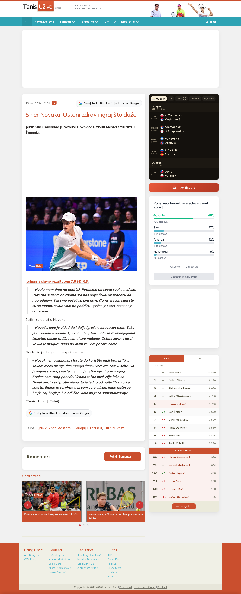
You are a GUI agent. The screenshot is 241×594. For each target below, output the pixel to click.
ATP (166, 358)
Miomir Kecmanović (60, 567)
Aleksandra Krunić (87, 567)
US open (160, 98)
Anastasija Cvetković (89, 555)
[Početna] (27, 21)
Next (139, 505)
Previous (28, 505)
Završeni (194, 98)
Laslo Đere (55, 563)
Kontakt (162, 587)
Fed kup (112, 563)
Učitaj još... (183, 506)
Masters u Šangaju (72, 428)
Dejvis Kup (114, 559)
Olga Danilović (85, 563)
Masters (112, 572)
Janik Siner (47, 428)
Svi (170, 98)
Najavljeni (209, 98)
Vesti (120, 428)
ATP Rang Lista (32, 555)
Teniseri (65, 21)
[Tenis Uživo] (44, 6)
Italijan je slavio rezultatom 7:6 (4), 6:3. (57, 281)
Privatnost (125, 587)
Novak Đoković (44, 21)
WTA (201, 358)
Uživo (181, 98)
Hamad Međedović (59, 559)
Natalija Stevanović (88, 559)
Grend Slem (114, 567)
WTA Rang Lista (33, 559)
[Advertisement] (120, 58)
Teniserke (87, 21)
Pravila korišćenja (145, 587)
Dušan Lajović (56, 555)
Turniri (107, 21)
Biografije (128, 21)
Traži (213, 21)
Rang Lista (33, 550)
